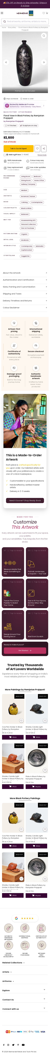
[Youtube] (23, 1045)
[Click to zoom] (44, 35)
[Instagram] (8, 1045)
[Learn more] (21, 99)
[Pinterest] (18, 1045)
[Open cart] (47, 12)
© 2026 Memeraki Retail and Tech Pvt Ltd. (19, 1052)
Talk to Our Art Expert (18, 148)
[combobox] (25, 21)
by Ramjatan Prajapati (14, 121)
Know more (42, 155)
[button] (25, 105)
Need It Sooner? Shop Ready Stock (25, 500)
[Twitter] (13, 1045)
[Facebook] (3, 1045)
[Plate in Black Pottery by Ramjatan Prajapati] (37, 758)
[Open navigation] (5, 12)
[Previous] (6, 62)
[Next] (44, 62)
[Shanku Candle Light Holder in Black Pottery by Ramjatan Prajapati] (37, 709)
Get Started (23, 650)
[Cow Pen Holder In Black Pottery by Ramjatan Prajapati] (13, 709)
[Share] (43, 148)
